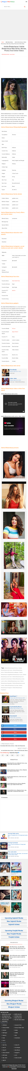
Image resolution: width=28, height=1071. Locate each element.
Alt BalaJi (5, 1025)
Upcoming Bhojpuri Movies (14, 1001)
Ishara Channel (6, 1052)
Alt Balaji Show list (6, 1016)
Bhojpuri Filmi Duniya (13, 1065)
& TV (16, 1055)
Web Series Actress (5, 54)
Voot (4, 1037)
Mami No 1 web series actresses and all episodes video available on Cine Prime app (18, 991)
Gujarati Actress (14, 924)
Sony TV (4, 1050)
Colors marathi (18, 1057)
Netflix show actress (6, 1014)
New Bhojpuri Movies (14, 1004)
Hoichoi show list (18, 1017)
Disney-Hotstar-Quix (19, 1027)
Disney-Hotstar (6, 1027)
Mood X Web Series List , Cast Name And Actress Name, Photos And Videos (18, 983)
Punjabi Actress (14, 937)
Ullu (16, 1035)
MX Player (5, 1032)
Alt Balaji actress (18, 1016)
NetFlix (13, 290)
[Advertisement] (14, 25)
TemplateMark (13, 1066)
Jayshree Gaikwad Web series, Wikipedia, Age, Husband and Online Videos (17, 974)
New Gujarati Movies (14, 921)
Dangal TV (17, 1052)
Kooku (16, 1030)
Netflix (16, 1032)
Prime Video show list (6, 1017)
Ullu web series (5, 1019)
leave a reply (12, 54)
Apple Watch (15, 331)
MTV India (5, 1055)
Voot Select (17, 1037)
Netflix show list (18, 1014)
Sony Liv (4, 1035)
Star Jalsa (5, 1057)
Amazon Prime (18, 1025)
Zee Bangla (17, 1047)
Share (15, 729)
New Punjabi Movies (14, 934)
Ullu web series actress (19, 1019)
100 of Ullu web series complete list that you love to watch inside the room (18, 957)
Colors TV (17, 1044)
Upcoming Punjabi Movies (14, 930)
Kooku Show (4, 1021)
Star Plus (5, 1044)
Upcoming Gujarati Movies (14, 918)
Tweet (15, 725)
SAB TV (4, 1060)
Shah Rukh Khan (16, 280)
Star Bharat (17, 1050)
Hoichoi (4, 1030)
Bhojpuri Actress (14, 1007)
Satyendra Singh (14, 752)
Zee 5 (4, 1040)
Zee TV (4, 1047)
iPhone (13, 328)
